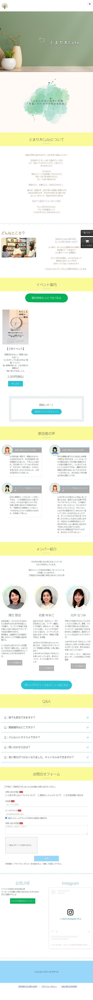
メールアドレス (11, 810)
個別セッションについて (50, 795)
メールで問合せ (14, 663)
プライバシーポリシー (49, 986)
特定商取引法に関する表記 (27, 986)
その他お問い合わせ (74, 795)
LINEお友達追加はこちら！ (23, 901)
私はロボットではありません (21, 845)
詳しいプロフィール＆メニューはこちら (46, 685)
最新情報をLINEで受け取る (46, 298)
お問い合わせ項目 (12, 792)
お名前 (7, 801)
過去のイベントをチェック (46, 412)
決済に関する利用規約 (69, 986)
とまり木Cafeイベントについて (21, 795)
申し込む (15, 384)
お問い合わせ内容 (12, 823)
